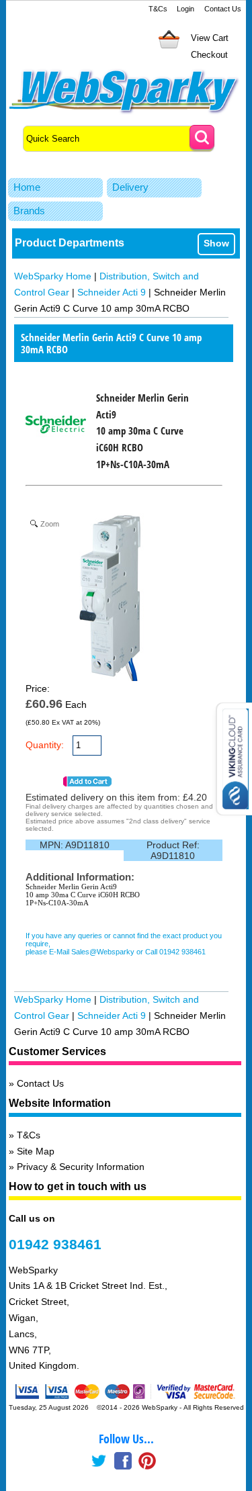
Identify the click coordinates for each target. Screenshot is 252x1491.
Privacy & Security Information (80, 1166)
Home (26, 187)
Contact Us (222, 9)
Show (216, 243)
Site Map (35, 1151)
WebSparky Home (52, 276)
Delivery (130, 187)
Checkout (209, 55)
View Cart (209, 38)
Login (185, 9)
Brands (29, 210)
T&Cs (158, 9)
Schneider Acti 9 (111, 292)
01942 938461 (55, 1244)
